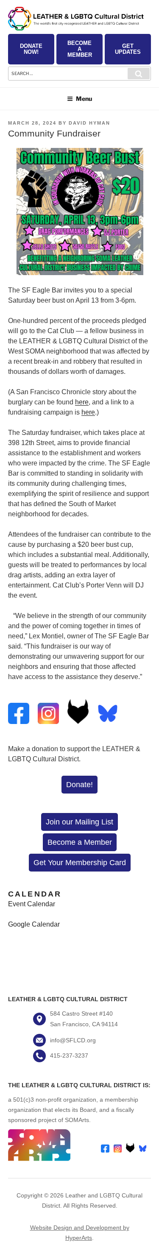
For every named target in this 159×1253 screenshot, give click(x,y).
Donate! (79, 784)
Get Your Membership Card (79, 862)
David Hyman (89, 122)
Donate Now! (31, 49)
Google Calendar (34, 924)
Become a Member (79, 49)
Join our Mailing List (79, 822)
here (82, 402)
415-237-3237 (69, 1055)
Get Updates (128, 49)
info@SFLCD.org (73, 1040)
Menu (84, 98)
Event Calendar (31, 904)
